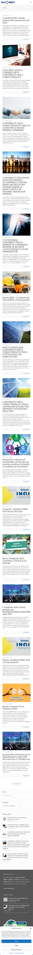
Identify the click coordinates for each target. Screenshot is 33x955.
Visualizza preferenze (16, 949)
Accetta (16, 941)
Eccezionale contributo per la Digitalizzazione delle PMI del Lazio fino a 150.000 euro (16, 757)
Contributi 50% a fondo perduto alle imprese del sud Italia (16, 20)
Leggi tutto (26, 39)
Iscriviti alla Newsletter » (9, 888)
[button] (30, 928)
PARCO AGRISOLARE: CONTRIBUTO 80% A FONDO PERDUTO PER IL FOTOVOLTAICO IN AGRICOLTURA (15, 352)
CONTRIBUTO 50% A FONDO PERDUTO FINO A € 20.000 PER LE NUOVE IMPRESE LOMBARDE (18, 833)
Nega (16, 945)
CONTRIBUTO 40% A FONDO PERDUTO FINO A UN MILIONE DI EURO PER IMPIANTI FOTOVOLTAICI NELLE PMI (16, 406)
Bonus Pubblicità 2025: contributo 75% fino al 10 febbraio (15, 560)
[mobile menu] (31, 2)
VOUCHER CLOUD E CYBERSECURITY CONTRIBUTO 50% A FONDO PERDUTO (19, 907)
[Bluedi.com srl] (8, 2)
